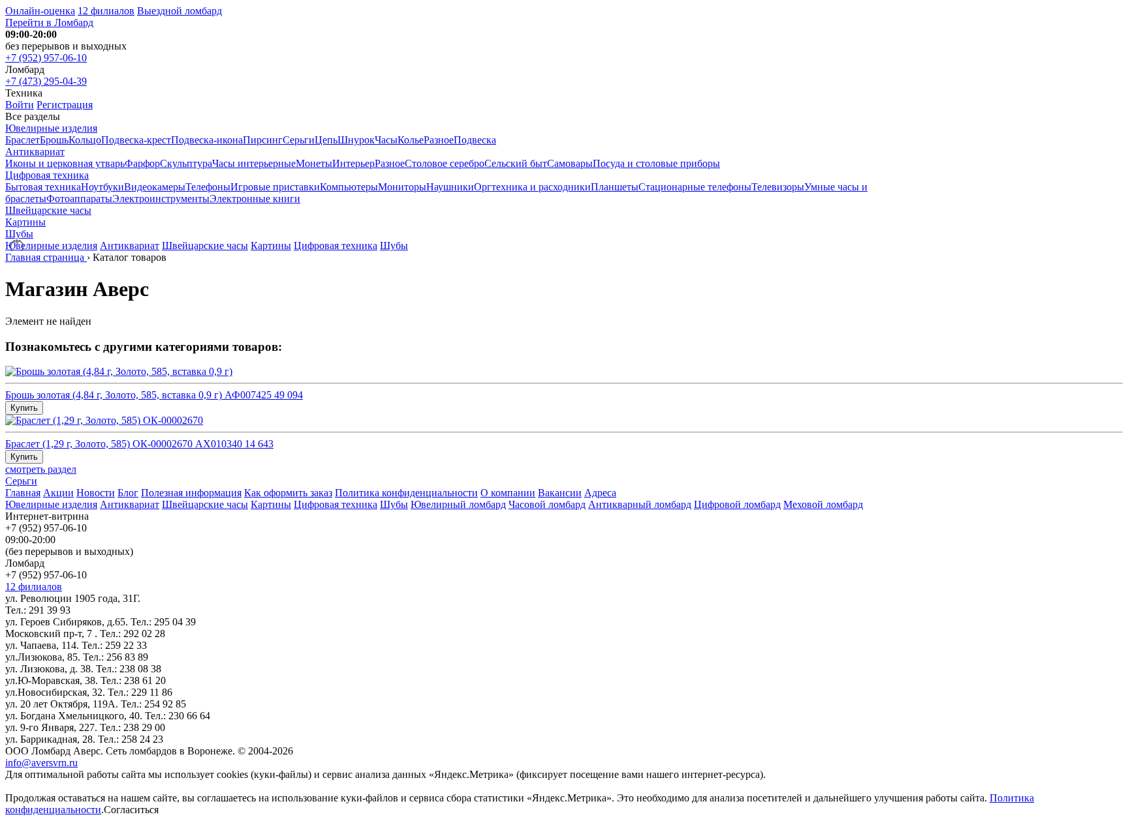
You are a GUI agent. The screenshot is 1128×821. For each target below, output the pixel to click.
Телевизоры (777, 186)
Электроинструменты (161, 198)
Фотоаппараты (79, 198)
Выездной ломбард (179, 10)
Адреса (600, 492)
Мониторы (402, 186)
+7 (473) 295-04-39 (46, 81)
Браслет (22, 139)
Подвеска (475, 139)
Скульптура (186, 163)
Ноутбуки (102, 186)
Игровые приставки (275, 186)
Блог (128, 492)
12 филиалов (106, 10)
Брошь (54, 139)
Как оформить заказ (288, 492)
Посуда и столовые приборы (656, 163)
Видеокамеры (154, 186)
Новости (95, 492)
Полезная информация (191, 492)
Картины (25, 222)
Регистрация (65, 104)
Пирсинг (263, 139)
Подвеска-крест (136, 139)
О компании (507, 492)
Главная (22, 492)
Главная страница (46, 257)
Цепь (326, 139)
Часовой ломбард (547, 504)
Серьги (299, 139)
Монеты (314, 163)
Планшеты (614, 186)
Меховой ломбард (823, 504)
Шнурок (356, 139)
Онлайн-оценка (40, 10)
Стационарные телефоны (694, 186)
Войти (19, 104)
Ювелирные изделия (51, 128)
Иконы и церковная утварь (65, 163)
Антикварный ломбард (639, 504)
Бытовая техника (43, 186)
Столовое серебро (444, 163)
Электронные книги (255, 198)
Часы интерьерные (254, 163)
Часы (386, 139)
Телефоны (207, 186)
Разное (439, 139)
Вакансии (560, 492)
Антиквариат (35, 151)
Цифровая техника (47, 175)
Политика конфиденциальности (406, 492)
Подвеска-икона (207, 139)
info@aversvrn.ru (41, 762)
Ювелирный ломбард (458, 504)
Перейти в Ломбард (49, 22)
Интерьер (353, 163)
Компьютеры (349, 186)
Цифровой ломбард (737, 504)
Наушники (450, 186)
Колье (411, 139)
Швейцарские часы (48, 210)
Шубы (19, 233)
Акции (58, 492)
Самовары (570, 163)
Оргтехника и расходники (532, 186)
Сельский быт (515, 163)
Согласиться (131, 809)
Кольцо (85, 139)
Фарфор (142, 163)
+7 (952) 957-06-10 (46, 57)
